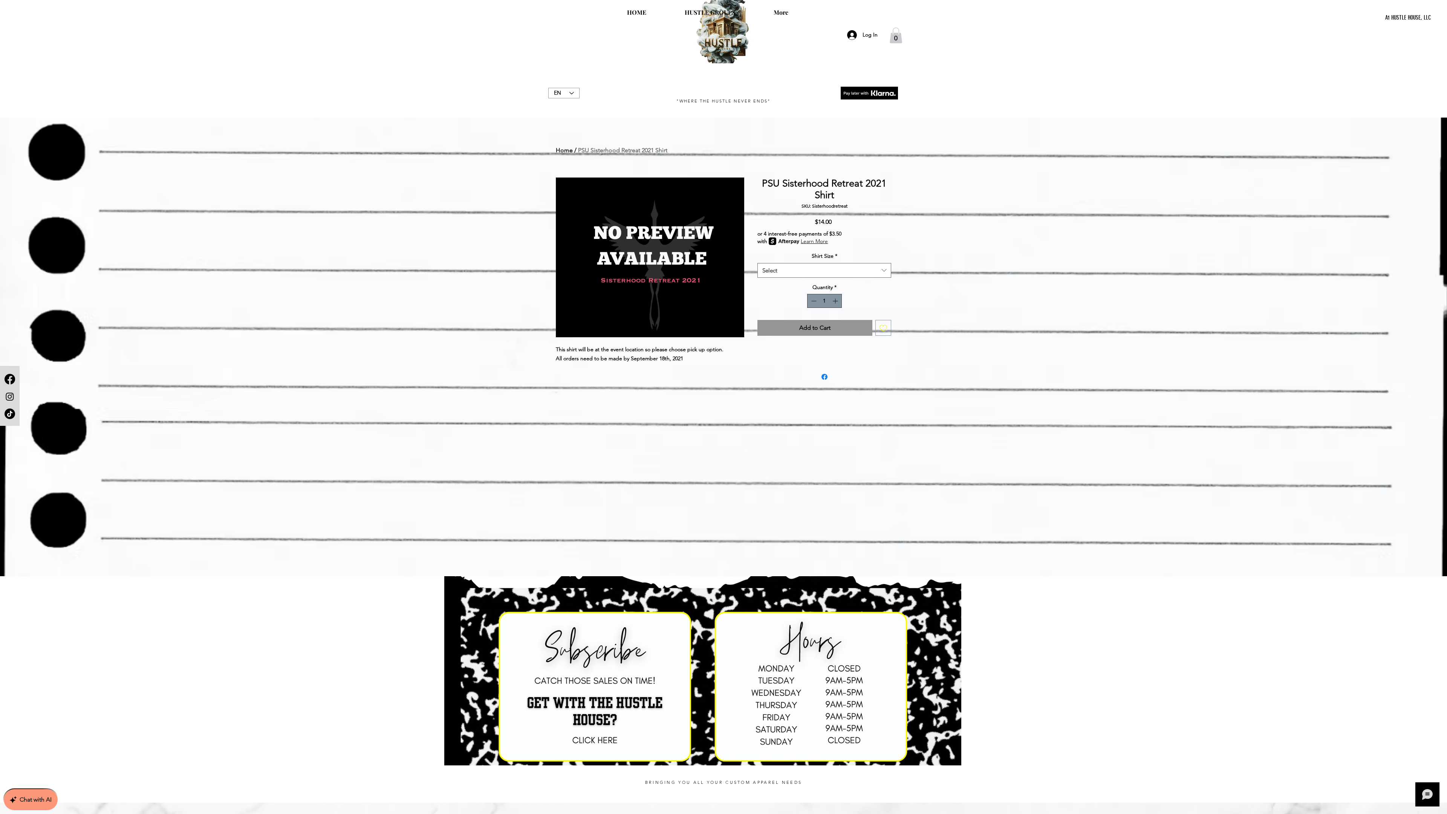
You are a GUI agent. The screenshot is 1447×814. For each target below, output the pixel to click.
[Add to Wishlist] (883, 328)
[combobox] (824, 270)
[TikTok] (10, 414)
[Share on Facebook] (824, 376)
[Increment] (836, 301)
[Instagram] (10, 396)
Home (564, 150)
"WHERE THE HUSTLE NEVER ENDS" (723, 101)
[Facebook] (10, 379)
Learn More (814, 241)
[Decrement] (813, 301)
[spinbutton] (824, 301)
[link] (895, 35)
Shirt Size (824, 255)
